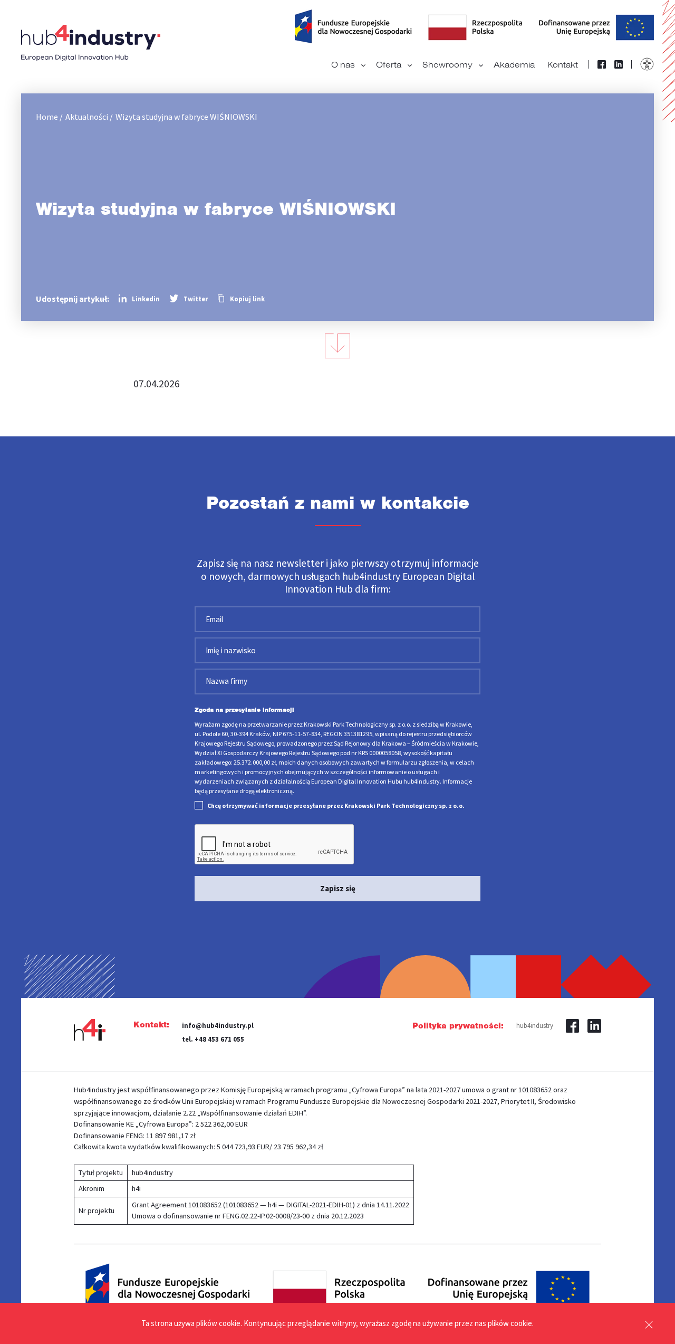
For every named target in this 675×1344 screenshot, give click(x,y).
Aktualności (86, 116)
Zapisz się (337, 888)
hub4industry (534, 1025)
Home (47, 116)
